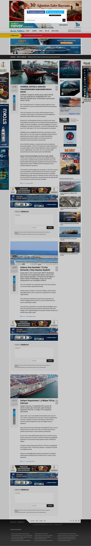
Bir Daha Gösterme (31, 20)
